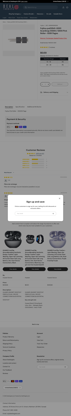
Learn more (24, 1)
